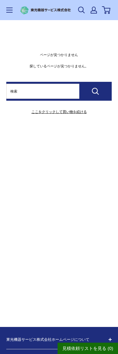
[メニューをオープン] (9, 10)
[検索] (95, 91)
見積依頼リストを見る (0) (87, 348)
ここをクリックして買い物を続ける (59, 112)
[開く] (81, 10)
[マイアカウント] (94, 10)
